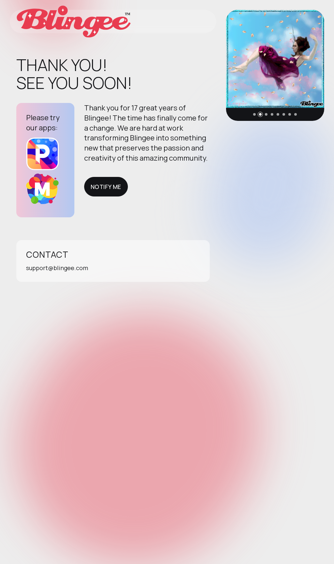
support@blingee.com (57, 268)
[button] (254, 114)
